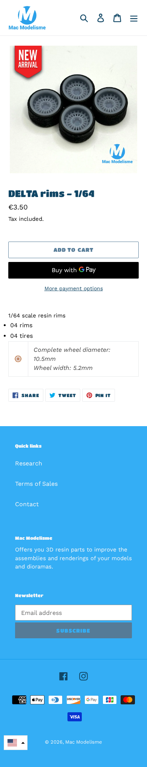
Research (28, 463)
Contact (27, 504)
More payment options (73, 288)
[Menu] (134, 17)
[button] (16, 742)
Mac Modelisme (83, 742)
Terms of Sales (36, 483)
